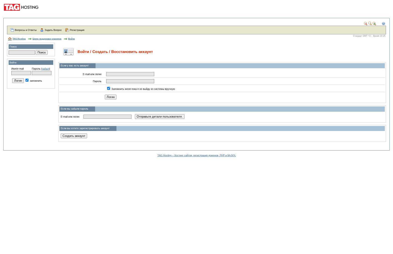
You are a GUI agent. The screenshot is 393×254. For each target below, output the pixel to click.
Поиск (13, 46)
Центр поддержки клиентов (47, 39)
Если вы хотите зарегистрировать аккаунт (85, 128)
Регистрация (77, 30)
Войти (71, 39)
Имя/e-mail (17, 68)
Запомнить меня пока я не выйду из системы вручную (143, 89)
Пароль (36, 68)
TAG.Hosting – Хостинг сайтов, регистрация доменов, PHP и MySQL (196, 155)
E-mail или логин (92, 74)
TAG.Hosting (19, 39)
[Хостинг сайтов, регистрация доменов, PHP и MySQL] (22, 13)
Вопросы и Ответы (26, 30)
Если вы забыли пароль (74, 108)
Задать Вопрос (53, 30)
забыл (45, 68)
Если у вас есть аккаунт (75, 65)
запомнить (35, 80)
